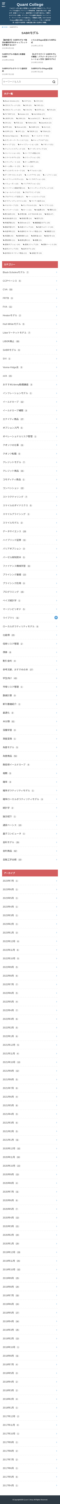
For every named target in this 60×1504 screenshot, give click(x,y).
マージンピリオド (14, 609)
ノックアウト (33, 175)
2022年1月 (10, 1036)
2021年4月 (10, 1114)
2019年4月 (11, 1321)
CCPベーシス (11, 281)
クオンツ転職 (11, 453)
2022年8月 (10, 975)
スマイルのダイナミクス (17, 505)
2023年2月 (10, 924)
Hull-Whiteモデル (13, 324)
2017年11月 (10, 1425)
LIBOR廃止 (11, 341)
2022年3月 (10, 1019)
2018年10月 (11, 1347)
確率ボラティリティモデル (18, 790)
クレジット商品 (13, 471)
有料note (25, 223)
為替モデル (10, 747)
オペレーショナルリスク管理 (19, 436)
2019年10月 (11, 1269)
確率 (7, 782)
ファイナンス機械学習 (15, 188)
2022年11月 (10, 950)
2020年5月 (10, 1209)
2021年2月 (10, 1131)
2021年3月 (10, 1122)
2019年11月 (11, 1261)
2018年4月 (10, 1381)
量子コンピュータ (14, 833)
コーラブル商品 (32, 153)
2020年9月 (11, 1174)
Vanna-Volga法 (12, 367)
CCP (27, 101)
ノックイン (51, 175)
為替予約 (10, 231)
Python (32, 123)
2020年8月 (10, 1183)
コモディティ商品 (13, 479)
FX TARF (10, 114)
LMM (21, 118)
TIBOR (33, 131)
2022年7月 (10, 984)
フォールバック (12, 192)
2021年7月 (10, 1088)
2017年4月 (10, 1485)
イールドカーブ (41, 136)
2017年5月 (10, 1477)
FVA (52, 110)
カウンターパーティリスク (16, 140)
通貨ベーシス (50, 245)
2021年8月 (10, 1079)
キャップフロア (40, 140)
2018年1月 (10, 1407)
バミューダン (11, 184)
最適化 (8, 712)
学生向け (10, 678)
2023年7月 (10, 881)
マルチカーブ (11, 205)
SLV (47, 127)
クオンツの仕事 (13, 445)
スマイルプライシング (16, 514)
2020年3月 (11, 1226)
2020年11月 (11, 1157)
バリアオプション (31, 184)
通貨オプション (12, 245)
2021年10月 (11, 1062)
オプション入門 (12, 428)
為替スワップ (26, 227)
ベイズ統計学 (11, 600)
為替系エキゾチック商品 (31, 231)
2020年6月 (10, 1200)
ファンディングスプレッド (41, 188)
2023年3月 (10, 915)
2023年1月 (10, 932)
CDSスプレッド (12, 105)
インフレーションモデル (17, 393)
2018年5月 (10, 1373)
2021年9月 (11, 1071)
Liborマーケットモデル (16, 332)
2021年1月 (10, 1140)
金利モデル (29, 249)
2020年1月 (11, 1243)
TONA (46, 131)
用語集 (9, 236)
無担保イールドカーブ (16, 764)
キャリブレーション (29, 145)
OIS (8, 123)
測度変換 (9, 738)
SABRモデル (11, 350)
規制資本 (10, 240)
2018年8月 (10, 1356)
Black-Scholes (12, 101)
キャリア (10, 145)
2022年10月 (11, 958)
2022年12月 (11, 941)
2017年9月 (10, 1442)
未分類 (8, 721)
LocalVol (35, 118)
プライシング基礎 (14, 574)
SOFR (9, 131)
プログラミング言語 (14, 197)
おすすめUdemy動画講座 (17, 384)
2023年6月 (10, 889)
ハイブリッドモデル (14, 179)
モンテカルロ (30, 205)
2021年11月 (10, 1053)
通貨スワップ (31, 245)
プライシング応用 (14, 583)
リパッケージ (11, 210)
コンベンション (12, 153)
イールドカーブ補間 (15, 410)
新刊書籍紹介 (11, 704)
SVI (6, 358)
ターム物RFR (32, 162)
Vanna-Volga (11, 136)
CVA (28, 110)
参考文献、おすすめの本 (31, 214)
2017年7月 (10, 1459)
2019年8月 (11, 1287)
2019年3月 (11, 1330)
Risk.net (21, 127)
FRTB (7, 298)
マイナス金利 (38, 201)
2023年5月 (10, 898)
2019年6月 (11, 1304)
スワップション (32, 158)
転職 (38, 240)
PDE (19, 123)
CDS (39, 101)
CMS (39, 105)
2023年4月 (10, 906)
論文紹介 (9, 816)
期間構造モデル (42, 223)
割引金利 (10, 214)
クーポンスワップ (38, 149)
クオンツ (48, 145)
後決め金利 (11, 218)
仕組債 (40, 210)
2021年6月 (10, 1096)
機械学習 (10, 227)
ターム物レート (12, 166)
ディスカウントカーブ (15, 171)
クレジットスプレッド (15, 149)
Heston (24, 114)
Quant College (30, 4)
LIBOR (9, 118)
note (48, 118)
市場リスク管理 (12, 687)
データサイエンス (13, 175)
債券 (52, 210)
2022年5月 (10, 1001)
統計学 (50, 236)
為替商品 (10, 756)
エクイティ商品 (13, 419)
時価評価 (10, 223)
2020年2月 (11, 1235)
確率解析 (23, 236)
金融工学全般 (12, 859)
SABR (35, 127)
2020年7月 (10, 1191)
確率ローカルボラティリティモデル (23, 799)
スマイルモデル (12, 158)
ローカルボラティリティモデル (20, 626)
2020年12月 (11, 1148)
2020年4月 (11, 1217)
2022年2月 (10, 1027)
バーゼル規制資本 (14, 557)
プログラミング (32, 192)
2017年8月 (10, 1451)
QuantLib (46, 123)
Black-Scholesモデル (15, 272)
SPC (21, 131)
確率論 (37, 236)
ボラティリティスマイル (16, 201)
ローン (27, 210)
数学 (39, 218)
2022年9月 (10, 967)
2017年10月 (11, 1433)
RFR (8, 127)
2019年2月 (11, 1338)
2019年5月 (11, 1312)
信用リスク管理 (12, 643)
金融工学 (37, 253)
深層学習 (9, 730)
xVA (26, 136)
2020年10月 (11, 1165)
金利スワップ (11, 249)
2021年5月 (10, 1105)
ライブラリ (47, 205)
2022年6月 (10, 993)
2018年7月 (10, 1364)
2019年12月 (11, 1252)
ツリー (29, 166)
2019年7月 (11, 1295)
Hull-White (39, 114)
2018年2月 (10, 1399)
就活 (49, 214)
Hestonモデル (12, 315)
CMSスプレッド (13, 110)
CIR (28, 105)
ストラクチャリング (15, 497)
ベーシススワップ (36, 197)
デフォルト (35, 171)
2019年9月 (11, 1278)
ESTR (41, 110)
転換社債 (25, 240)
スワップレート (12, 162)
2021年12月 (11, 1045)
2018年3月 (10, 1390)
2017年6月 (10, 1468)
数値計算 (26, 218)
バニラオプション (36, 179)
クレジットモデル (14, 462)
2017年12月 (11, 1416)
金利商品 (10, 851)
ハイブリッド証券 (14, 540)
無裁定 (50, 231)
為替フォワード (45, 227)
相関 (7, 773)
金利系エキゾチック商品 (16, 253)
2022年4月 (10, 1010)
